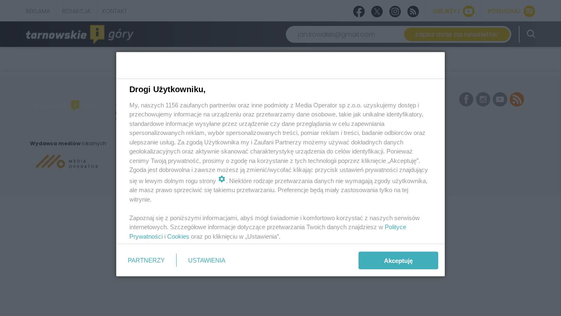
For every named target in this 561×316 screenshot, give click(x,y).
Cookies (178, 235)
